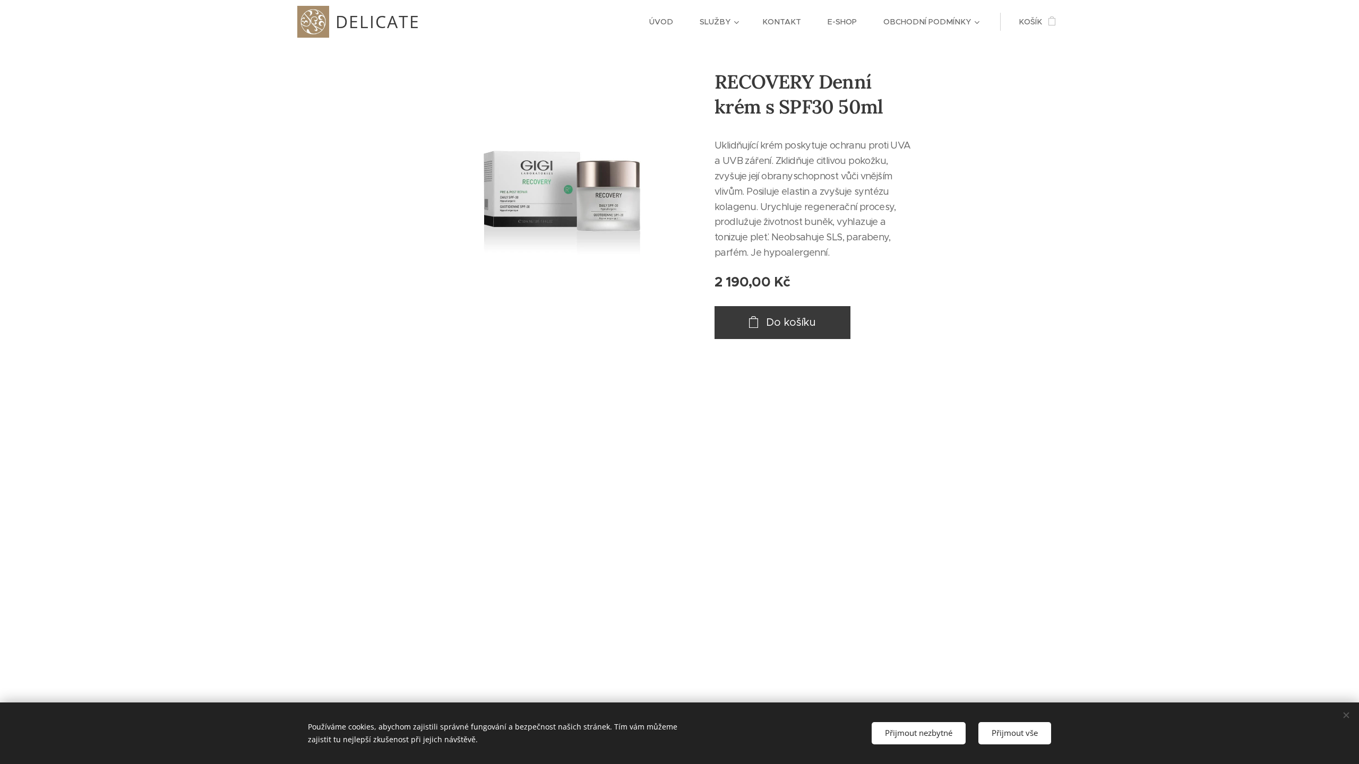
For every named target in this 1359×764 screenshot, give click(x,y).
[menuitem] (666, 21)
